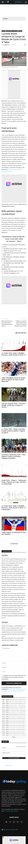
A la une (8, 6)
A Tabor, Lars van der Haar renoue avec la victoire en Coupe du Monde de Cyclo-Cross (20, 323)
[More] (21, 48)
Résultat (20, 31)
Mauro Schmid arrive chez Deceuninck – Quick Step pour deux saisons (7, 323)
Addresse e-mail (6, 752)
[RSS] (17, 822)
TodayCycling (8, 765)
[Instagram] (13, 822)
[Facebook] (3, 48)
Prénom (4, 747)
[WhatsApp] (13, 48)
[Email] (17, 48)
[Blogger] (6, 822)
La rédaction (6, 44)
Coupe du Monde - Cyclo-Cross (11, 31)
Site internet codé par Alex (10, 829)
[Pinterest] (10, 48)
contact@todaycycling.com (11, 811)
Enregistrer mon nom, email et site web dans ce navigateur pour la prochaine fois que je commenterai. (14, 677)
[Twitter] (6, 48)
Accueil (3, 6)
